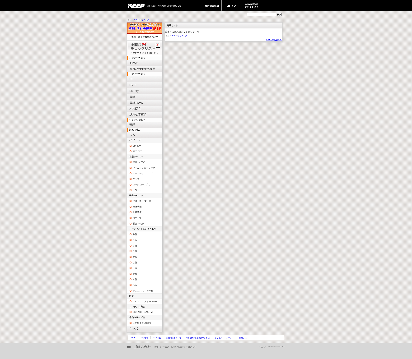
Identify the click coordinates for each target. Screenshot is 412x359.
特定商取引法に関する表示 (198, 338)
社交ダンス (144, 20)
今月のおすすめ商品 (142, 69)
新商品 (133, 63)
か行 (135, 240)
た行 (135, 251)
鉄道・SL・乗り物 (142, 201)
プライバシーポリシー (224, 338)
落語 (132, 124)
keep (137, 5)
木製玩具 (135, 108)
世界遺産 (137, 212)
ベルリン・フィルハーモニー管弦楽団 (147, 301)
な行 (135, 257)
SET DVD (137, 151)
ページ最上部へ (274, 39)
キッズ (133, 328)
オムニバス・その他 (143, 290)
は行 (135, 262)
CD (131, 79)
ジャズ (136, 179)
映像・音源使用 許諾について (251, 5)
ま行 (135, 268)
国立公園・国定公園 (143, 312)
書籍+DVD (136, 102)
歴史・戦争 (138, 223)
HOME (133, 338)
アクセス (157, 338)
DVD (132, 85)
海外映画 (137, 206)
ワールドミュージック (144, 167)
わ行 (135, 285)
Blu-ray (134, 90)
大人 (135, 20)
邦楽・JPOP (139, 162)
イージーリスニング (143, 173)
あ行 (135, 234)
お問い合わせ (244, 338)
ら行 (135, 279)
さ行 (135, 245)
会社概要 (144, 338)
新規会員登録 (211, 5)
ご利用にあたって (173, 338)
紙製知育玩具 (138, 114)
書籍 (132, 96)
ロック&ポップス (141, 184)
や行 (135, 273)
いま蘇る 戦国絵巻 (142, 323)
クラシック (138, 190)
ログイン (231, 5)
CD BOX (137, 145)
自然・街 (137, 218)
